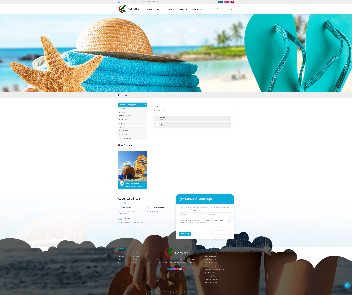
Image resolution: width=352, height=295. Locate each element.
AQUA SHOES (124, 120)
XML (119, 263)
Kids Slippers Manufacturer (213, 279)
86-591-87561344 (152, 2)
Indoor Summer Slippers (212, 266)
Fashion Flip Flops (210, 273)
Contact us (196, 9)
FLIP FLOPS (123, 123)
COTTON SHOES (125, 139)
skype (125, 213)
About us (183, 9)
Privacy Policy (122, 266)
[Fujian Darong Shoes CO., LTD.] (128, 9)
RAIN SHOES (123, 131)
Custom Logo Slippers (211, 276)
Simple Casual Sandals (211, 256)
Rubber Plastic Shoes (211, 263)
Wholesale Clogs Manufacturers (214, 269)
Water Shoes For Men (211, 282)
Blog (134, 263)
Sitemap (135, 259)
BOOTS (121, 127)
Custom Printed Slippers (212, 253)
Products (160, 9)
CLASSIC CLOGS (125, 116)
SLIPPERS (122, 108)
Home (149, 9)
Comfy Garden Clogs (211, 259)
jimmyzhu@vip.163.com (131, 2)
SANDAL (122, 112)
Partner (172, 9)
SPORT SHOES (124, 135)
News (119, 259)
